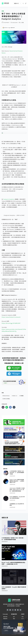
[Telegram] (13, 610)
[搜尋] (23, 3)
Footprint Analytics (9, 199)
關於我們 (5, 616)
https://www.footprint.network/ (11, 317)
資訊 (3, 11)
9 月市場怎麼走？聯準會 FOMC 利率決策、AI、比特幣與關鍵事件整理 (17, 472)
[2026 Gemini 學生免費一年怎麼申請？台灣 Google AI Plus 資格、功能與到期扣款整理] (5, 489)
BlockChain (6, 395)
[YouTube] (15, 610)
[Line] (6, 407)
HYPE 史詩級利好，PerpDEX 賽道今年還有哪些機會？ (17, 497)
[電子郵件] (3, 407)
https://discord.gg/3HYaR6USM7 (11, 323)
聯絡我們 (5, 618)
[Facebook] (10, 407)
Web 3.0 (14, 395)
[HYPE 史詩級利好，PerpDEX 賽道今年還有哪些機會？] (5, 498)
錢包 (14, 618)
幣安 (23, 616)
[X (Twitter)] (10, 610)
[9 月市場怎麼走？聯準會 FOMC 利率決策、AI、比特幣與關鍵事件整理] (5, 472)
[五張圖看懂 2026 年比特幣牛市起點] (5, 505)
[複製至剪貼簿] (14, 407)
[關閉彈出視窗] (26, 620)
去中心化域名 (6, 398)
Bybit (22, 618)
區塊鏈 (21, 395)
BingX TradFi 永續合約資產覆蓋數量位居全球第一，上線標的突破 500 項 (17, 481)
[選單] (25, 3)
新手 (14, 616)
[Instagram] (18, 610)
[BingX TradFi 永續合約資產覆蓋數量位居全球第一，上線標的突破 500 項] (5, 481)
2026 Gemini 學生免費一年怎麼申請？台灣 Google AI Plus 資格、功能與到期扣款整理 (17, 489)
